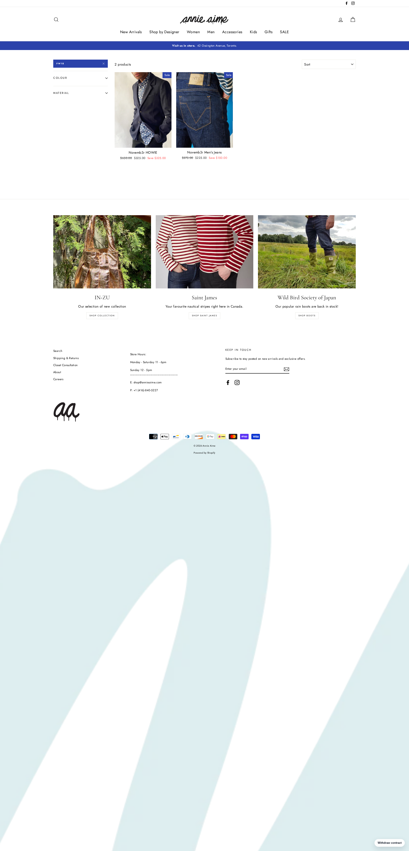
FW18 (60, 63)
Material (61, 93)
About (57, 372)
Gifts (268, 32)
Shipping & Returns (66, 358)
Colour (60, 78)
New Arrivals (131, 32)
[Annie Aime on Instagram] (237, 382)
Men (211, 32)
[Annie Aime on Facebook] (227, 382)
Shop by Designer (164, 32)
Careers (58, 379)
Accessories (232, 32)
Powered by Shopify (204, 452)
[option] (204, 45)
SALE (284, 32)
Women (193, 32)
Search (57, 351)
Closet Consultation (65, 365)
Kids (253, 32)
